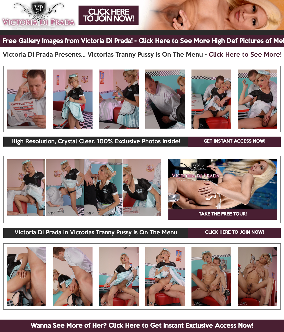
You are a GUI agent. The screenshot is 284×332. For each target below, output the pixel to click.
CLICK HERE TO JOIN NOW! (234, 233)
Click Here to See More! (245, 55)
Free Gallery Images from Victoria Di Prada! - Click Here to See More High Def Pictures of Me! (143, 41)
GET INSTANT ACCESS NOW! (234, 141)
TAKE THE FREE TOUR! (223, 214)
